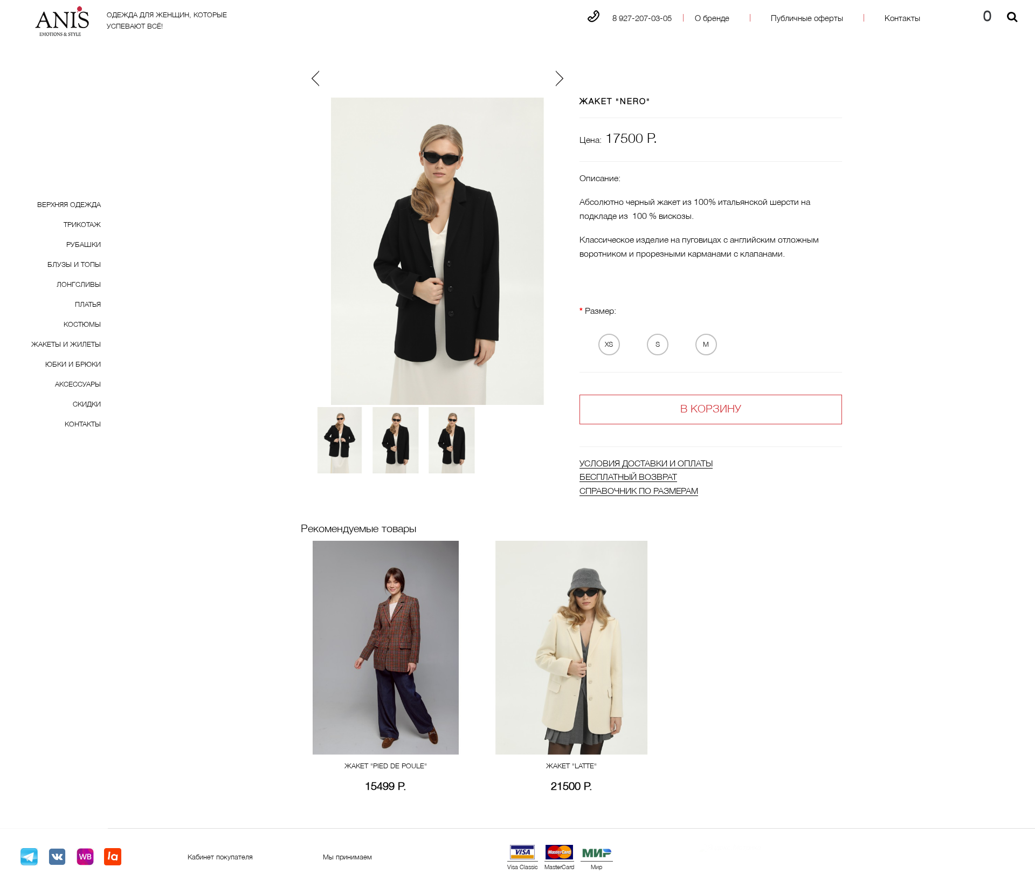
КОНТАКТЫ (83, 425)
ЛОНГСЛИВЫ (79, 285)
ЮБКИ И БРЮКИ (73, 365)
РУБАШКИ (83, 245)
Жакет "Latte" (571, 766)
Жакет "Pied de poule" (385, 766)
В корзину (710, 410)
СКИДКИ (87, 405)
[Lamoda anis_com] (113, 857)
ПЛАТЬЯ (88, 305)
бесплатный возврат (628, 477)
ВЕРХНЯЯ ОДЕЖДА (69, 205)
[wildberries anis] (85, 857)
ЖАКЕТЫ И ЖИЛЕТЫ (66, 345)
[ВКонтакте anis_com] (57, 857)
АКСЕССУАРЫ (78, 385)
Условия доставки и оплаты (646, 464)
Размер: (600, 311)
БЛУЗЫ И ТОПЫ (74, 265)
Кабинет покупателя (220, 858)
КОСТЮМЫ (82, 325)
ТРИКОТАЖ (82, 225)
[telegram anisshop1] (29, 857)
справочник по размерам (638, 491)
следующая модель (523, 77)
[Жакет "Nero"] (340, 440)
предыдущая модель (354, 77)
